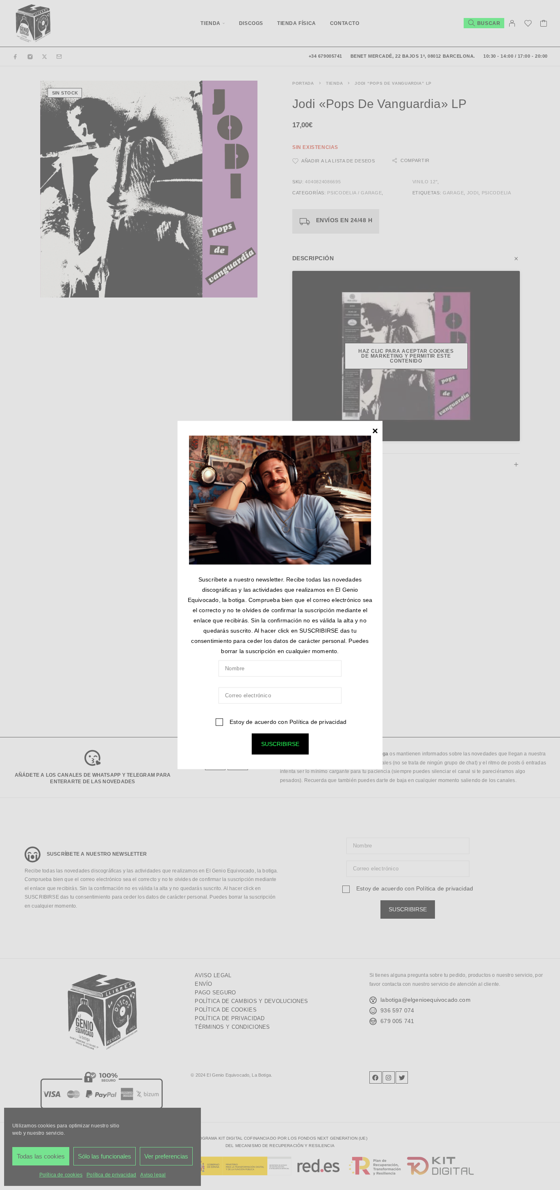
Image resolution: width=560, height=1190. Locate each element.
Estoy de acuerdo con (287, 721)
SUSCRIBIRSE (280, 743)
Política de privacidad (317, 721)
